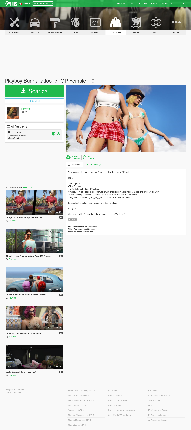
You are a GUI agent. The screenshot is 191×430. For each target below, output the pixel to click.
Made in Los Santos (13, 392)
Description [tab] (75, 164)
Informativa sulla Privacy (159, 395)
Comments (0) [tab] (95, 164)
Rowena (25, 108)
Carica (144, 3)
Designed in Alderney (14, 389)
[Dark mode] (178, 3)
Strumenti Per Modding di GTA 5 (82, 390)
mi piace (91, 158)
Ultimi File (112, 390)
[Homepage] (22, 112)
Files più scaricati (115, 405)
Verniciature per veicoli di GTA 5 (82, 400)
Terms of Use (154, 400)
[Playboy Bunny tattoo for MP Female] (126, 118)
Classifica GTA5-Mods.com (120, 415)
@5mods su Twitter (159, 410)
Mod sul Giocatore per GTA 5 (81, 415)
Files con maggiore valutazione (122, 410)
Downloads (76, 158)
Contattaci (152, 390)
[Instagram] (26, 112)
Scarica (37, 91)
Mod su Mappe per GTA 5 (79, 420)
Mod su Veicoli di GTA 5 (78, 395)
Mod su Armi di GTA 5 (77, 405)
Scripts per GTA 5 (76, 410)
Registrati (168, 3)
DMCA (151, 405)
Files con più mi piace (117, 400)
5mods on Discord (158, 420)
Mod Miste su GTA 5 (77, 424)
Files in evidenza (115, 395)
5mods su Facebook (159, 415)
